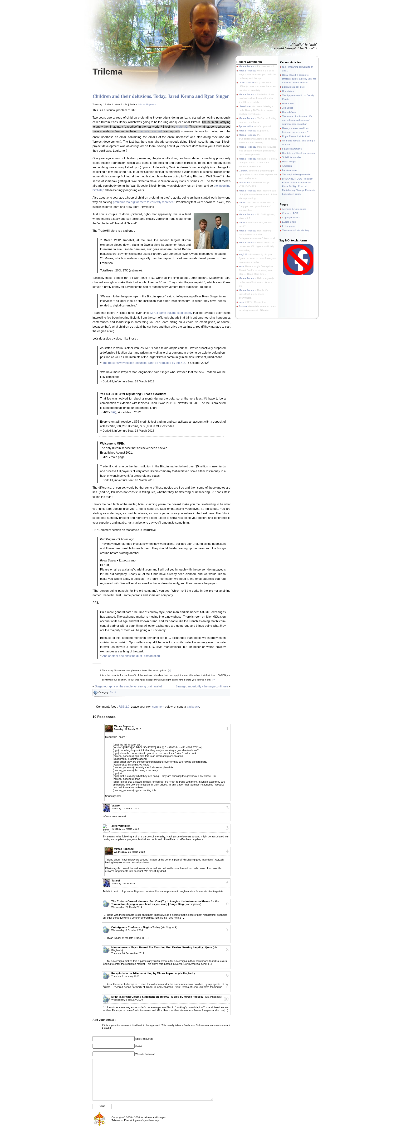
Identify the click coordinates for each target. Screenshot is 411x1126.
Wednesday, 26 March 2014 (126, 907)
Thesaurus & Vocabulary (295, 230)
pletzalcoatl (245, 106)
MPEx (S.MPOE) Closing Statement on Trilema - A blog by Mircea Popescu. (157, 996)
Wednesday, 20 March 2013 (129, 852)
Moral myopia (289, 161)
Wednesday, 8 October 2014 (127, 930)
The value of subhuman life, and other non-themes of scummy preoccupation (297, 120)
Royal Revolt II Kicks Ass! (296, 136)
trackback (193, 706)
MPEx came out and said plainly (171, 313)
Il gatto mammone (292, 148)
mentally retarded (150, 131)
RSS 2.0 (124, 706)
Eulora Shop (289, 221)
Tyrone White (246, 126)
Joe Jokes (287, 107)
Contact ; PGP (290, 213)
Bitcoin (113, 692)
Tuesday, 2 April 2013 (123, 883)
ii (208, 361)
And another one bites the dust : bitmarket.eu (131, 656)
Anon (242, 202)
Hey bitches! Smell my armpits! (298, 153)
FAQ (113, 412)
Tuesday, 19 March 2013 (127, 729)
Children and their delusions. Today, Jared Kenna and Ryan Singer (161, 96)
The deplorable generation (296, 174)
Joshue (243, 306)
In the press (288, 226)
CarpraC (243, 170)
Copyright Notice (291, 217)
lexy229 (243, 254)
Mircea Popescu (147, 104)
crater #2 (182, 126)
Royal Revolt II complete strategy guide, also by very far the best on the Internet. (299, 79)
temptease (244, 182)
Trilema (107, 71)
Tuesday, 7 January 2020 (125, 976)
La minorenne (289, 170)
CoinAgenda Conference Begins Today (135, 927)
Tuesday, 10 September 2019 (127, 953)
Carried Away (289, 112)
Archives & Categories (294, 209)
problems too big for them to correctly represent (144, 202)
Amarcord (287, 166)
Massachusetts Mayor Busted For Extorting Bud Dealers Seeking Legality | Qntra (161, 947)
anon (242, 266)
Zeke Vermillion (121, 825)
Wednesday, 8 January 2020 (127, 999)
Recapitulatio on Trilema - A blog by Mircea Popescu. (144, 973)
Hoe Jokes (288, 91)
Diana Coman (246, 82)
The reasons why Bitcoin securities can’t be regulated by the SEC (144, 363)
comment (158, 706)
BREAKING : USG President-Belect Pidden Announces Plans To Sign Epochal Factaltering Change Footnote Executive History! (298, 186)
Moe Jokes (288, 103)
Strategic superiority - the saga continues (202, 686)
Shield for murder (291, 157)
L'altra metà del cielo (293, 86)
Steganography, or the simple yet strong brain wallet (128, 686)
